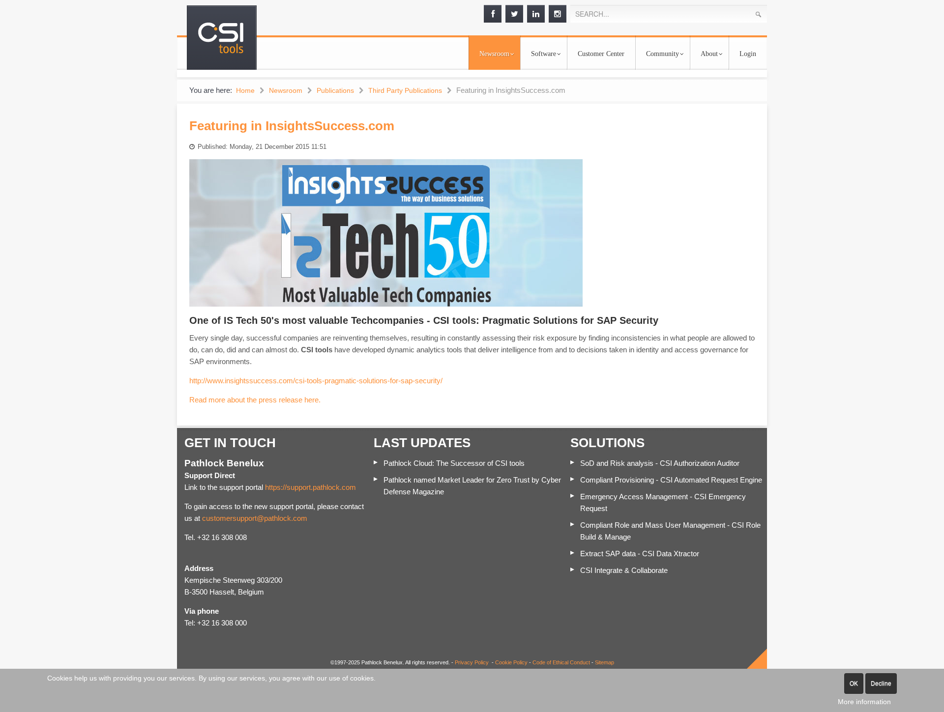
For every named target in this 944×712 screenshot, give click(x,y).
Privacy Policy (472, 662)
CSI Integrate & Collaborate (624, 570)
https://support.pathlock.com (310, 487)
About (709, 53)
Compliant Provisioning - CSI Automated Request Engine (671, 480)
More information (864, 702)
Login (747, 53)
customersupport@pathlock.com (254, 518)
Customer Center (601, 53)
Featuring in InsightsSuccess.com (291, 126)
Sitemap (604, 662)
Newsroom (494, 53)
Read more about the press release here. (255, 400)
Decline (881, 683)
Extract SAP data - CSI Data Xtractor (639, 553)
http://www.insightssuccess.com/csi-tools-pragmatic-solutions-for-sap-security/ (315, 380)
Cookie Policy (511, 662)
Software (543, 53)
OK (854, 683)
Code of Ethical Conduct (561, 662)
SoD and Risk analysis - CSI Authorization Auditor (659, 463)
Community (662, 53)
